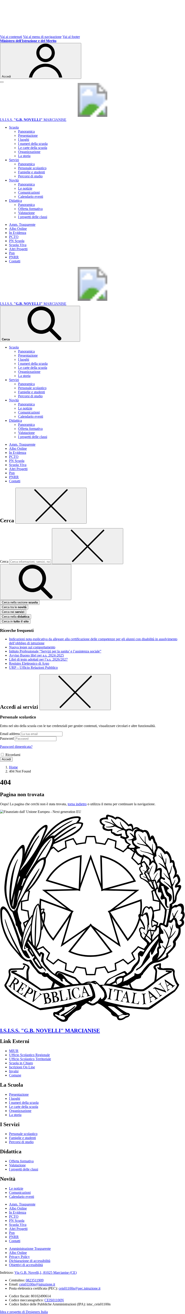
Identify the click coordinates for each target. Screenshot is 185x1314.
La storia (24, 156)
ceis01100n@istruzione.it (37, 1284)
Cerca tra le (14, 607)
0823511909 (35, 1280)
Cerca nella (15, 616)
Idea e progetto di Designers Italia (24, 1312)
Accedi (6, 759)
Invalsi (13, 1071)
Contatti (14, 261)
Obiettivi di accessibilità (26, 1265)
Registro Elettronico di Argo (29, 663)
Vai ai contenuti (11, 37)
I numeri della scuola (33, 144)
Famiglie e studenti (31, 172)
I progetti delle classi (32, 217)
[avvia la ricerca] (35, 582)
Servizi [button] (14, 160)
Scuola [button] (14, 127)
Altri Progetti (18, 249)
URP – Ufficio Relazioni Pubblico (33, 667)
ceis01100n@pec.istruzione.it (79, 1288)
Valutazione (26, 213)
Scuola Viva (17, 245)
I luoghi (23, 139)
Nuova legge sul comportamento (32, 647)
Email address (10, 734)
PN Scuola (16, 241)
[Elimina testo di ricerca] (87, 546)
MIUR (13, 1051)
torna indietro (77, 804)
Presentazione (28, 135)
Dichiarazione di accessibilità (29, 1261)
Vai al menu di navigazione (42, 37)
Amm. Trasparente (22, 224)
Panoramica (26, 131)
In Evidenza (17, 233)
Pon (12, 253)
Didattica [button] (15, 201)
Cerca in (15, 621)
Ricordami (12, 755)
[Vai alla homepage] (92, 116)
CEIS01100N (54, 1300)
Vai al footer (71, 37)
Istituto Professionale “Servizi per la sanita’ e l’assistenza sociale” (55, 651)
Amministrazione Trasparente (30, 1248)
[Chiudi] (51, 506)
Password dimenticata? (16, 747)
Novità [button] (14, 180)
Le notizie (25, 188)
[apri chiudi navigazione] (2, 82)
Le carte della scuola (32, 148)
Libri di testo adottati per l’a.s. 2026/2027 (38, 659)
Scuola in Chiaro (21, 1063)
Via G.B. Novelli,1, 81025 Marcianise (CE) (45, 1272)
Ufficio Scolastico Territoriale (30, 1059)
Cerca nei (13, 612)
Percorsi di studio (30, 176)
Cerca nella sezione (20, 602)
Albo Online (18, 229)
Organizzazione (29, 152)
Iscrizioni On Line (22, 1067)
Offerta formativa (30, 209)
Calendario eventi (30, 196)
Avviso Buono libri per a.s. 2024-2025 (36, 655)
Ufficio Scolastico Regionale (29, 1055)
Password (7, 738)
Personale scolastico (32, 168)
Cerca (4, 561)
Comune (15, 1075)
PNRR (14, 257)
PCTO (13, 237)
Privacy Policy (19, 1257)
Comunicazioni (29, 192)
